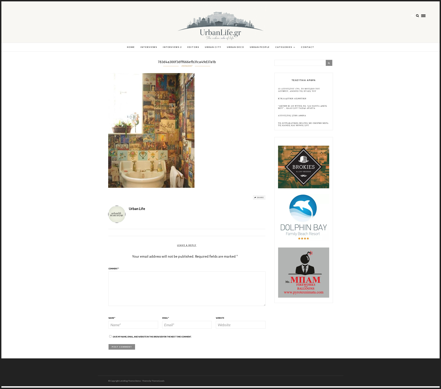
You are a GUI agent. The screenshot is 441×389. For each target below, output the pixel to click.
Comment (114, 269)
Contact (307, 47)
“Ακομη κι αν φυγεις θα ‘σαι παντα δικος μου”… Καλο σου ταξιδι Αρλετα (302, 107)
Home (131, 47)
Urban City (213, 47)
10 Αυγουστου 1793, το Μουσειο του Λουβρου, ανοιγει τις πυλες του (299, 90)
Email (165, 318)
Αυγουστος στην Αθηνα (292, 116)
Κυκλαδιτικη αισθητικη (292, 99)
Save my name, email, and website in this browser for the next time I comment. (152, 337)
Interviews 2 (172, 47)
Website (220, 318)
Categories (283, 47)
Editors (193, 47)
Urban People (260, 47)
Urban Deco (235, 47)
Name (112, 318)
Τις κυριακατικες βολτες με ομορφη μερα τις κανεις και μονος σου (303, 124)
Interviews (148, 47)
